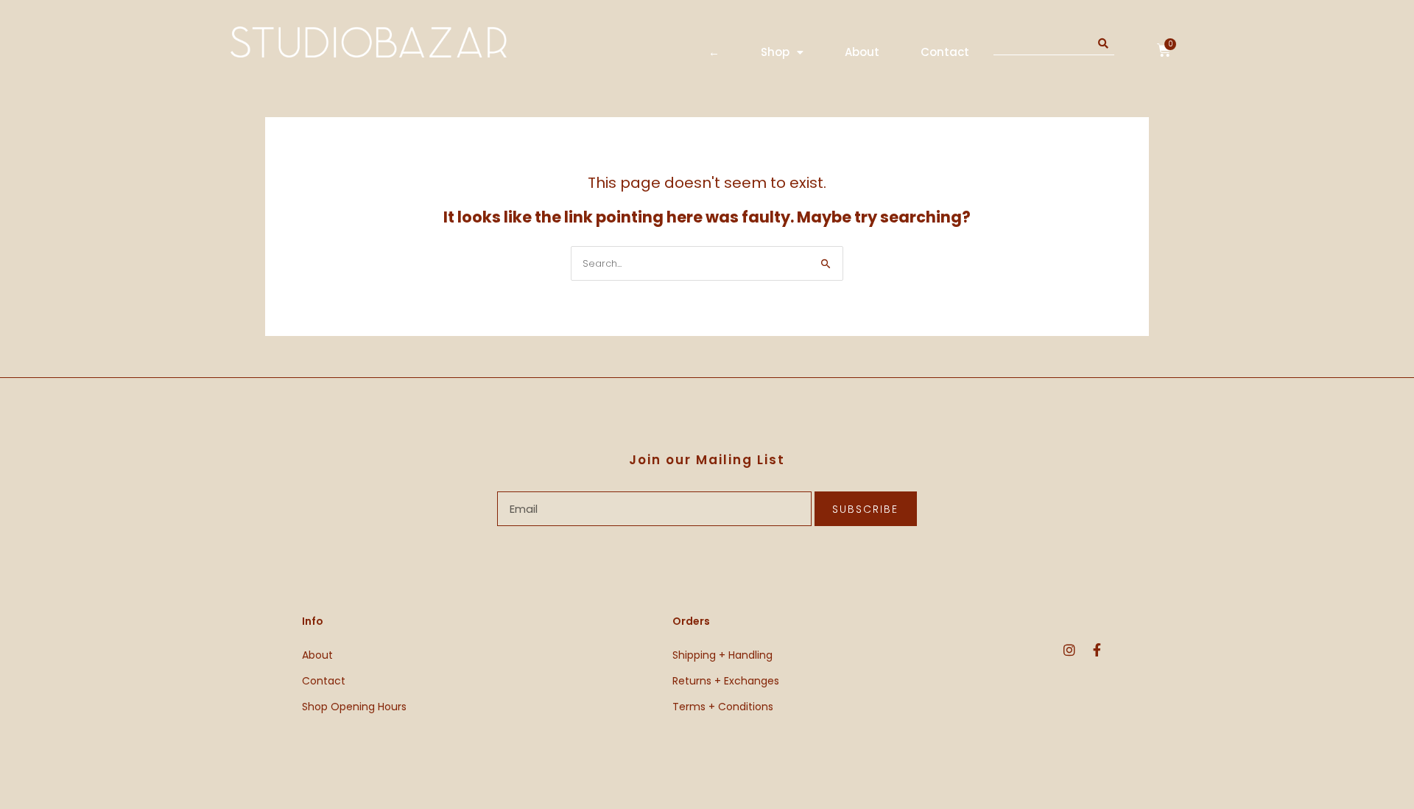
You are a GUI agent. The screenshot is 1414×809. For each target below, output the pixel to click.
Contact (945, 52)
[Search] (1103, 44)
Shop (775, 52)
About (862, 52)
